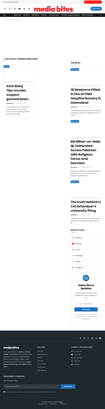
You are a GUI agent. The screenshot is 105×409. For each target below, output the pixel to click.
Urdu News (96, 9)
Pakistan (17, 15)
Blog (6, 66)
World (44, 15)
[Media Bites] (53, 9)
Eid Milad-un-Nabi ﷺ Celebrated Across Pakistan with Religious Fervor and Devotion (85, 152)
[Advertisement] (52, 38)
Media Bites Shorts (93, 2)
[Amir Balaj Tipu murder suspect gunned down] (18, 73)
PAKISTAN (75, 121)
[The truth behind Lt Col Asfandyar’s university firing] (86, 189)
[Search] (101, 15)
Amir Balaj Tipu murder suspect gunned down (17, 92)
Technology (54, 15)
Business (35, 15)
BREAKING (75, 69)
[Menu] (4, 15)
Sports (26, 15)
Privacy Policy (92, 317)
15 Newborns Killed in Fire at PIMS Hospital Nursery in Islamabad (86, 96)
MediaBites (9, 103)
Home (5, 20)
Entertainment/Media (71, 15)
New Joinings (87, 15)
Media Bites (59, 402)
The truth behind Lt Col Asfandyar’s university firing (86, 206)
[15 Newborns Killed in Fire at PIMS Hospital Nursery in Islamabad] (86, 77)
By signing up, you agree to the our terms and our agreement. (86, 317)
